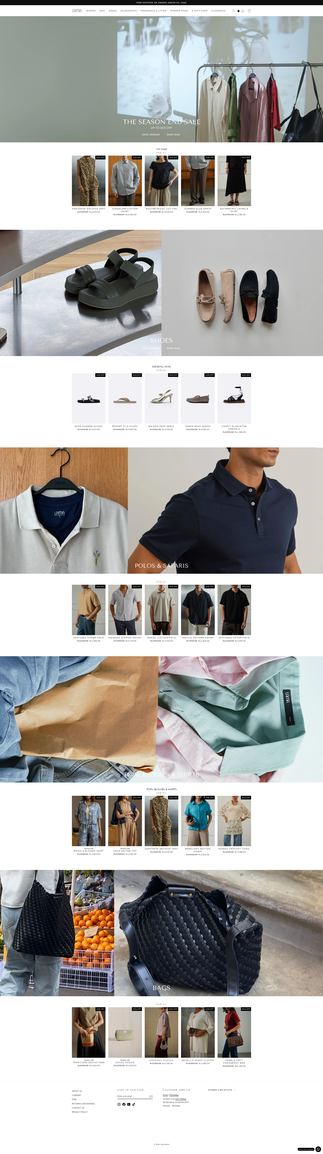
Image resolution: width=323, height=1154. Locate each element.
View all (161, 153)
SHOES (113, 10)
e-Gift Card (200, 10)
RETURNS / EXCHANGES (83, 1103)
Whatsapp (174, 1095)
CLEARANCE (219, 10)
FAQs (74, 1099)
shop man (173, 134)
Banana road (179, 10)
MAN (102, 10)
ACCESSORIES (129, 10)
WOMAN (91, 10)
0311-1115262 (180, 1099)
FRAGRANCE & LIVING (154, 10)
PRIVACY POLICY (80, 1112)
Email (165, 1095)
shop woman (151, 134)
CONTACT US (78, 1108)
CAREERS (76, 1095)
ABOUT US (77, 1091)
